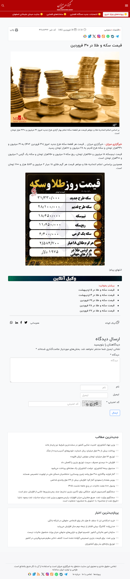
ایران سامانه (58, 569)
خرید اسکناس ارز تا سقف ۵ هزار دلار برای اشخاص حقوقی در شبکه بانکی (81, 520)
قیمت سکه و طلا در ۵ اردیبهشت (96, 290)
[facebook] (21, 323)
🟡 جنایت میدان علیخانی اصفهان (27, 14)
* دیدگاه (114, 355)
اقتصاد (116, 29)
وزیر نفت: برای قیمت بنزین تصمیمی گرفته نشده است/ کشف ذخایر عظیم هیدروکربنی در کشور (70, 538)
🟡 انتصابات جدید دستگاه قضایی (85, 14)
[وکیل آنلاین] (65, 278)
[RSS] (38, 575)
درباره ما (76, 574)
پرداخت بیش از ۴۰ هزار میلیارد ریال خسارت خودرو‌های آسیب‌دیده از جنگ (80, 450)
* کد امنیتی (112, 402)
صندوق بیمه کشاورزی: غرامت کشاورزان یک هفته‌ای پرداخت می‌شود (83, 468)
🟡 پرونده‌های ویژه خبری (115, 14)
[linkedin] (16, 323)
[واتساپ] (108, 37)
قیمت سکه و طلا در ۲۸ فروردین (97, 305)
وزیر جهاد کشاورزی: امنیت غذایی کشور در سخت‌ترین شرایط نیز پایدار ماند (80, 444)
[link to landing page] (65, 5)
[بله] (112, 37)
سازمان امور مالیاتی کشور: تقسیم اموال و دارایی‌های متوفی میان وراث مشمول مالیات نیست (71, 532)
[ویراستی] (89, 37)
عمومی (107, 29)
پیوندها (97, 574)
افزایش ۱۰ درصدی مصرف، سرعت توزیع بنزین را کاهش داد (88, 462)
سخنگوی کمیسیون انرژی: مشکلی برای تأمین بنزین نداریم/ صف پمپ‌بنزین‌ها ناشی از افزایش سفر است (66, 491)
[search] (3, 5)
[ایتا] (103, 37)
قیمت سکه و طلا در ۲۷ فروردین (97, 311)
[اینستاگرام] (98, 37)
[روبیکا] (85, 37)
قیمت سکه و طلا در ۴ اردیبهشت (96, 295)
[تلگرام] (117, 37)
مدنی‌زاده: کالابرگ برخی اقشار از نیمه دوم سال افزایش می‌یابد (86, 526)
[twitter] (25, 323)
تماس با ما (87, 574)
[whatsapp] (11, 323)
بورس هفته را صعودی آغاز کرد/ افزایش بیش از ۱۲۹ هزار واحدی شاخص (82, 480)
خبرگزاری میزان (114, 144)
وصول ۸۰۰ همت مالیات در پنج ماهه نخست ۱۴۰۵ (91, 485)
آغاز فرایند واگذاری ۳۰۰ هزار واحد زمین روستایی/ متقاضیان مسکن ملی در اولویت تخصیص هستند (69, 474)
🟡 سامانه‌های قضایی (56, 14)
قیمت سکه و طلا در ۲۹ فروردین (97, 300)
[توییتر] (94, 37)
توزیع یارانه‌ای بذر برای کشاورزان (100, 544)
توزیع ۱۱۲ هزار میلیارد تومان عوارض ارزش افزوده (92, 456)
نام (117, 387)
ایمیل (116, 394)
